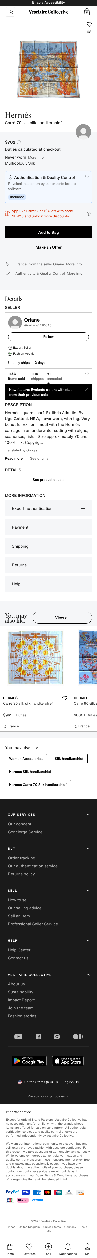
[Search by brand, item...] (10, 12)
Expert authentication (32, 508)
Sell (12, 891)
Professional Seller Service (33, 924)
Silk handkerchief (69, 758)
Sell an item (19, 916)
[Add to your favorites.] (65, 698)
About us (16, 984)
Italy (48, 1231)
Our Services (21, 815)
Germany (70, 1227)
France (10, 1227)
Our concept (19, 824)
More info (36, 157)
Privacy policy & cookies (46, 1096)
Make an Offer (49, 247)
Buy (11, 849)
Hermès (18, 116)
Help (16, 584)
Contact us (18, 958)
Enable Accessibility (48, 2)
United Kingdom (29, 1227)
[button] (86, 11)
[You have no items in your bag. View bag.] (86, 11)
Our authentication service (33, 866)
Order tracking (21, 858)
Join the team (21, 1008)
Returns (19, 565)
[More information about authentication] (87, 176)
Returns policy (21, 874)
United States (52, 1227)
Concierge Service (25, 832)
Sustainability (20, 992)
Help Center (19, 950)
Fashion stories (22, 1016)
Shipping (20, 546)
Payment (20, 527)
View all (62, 618)
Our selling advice (25, 908)
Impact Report (21, 1000)
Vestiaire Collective (30, 975)
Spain (83, 1227)
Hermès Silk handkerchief (30, 771)
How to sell (18, 900)
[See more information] (88, 214)
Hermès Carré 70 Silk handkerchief (38, 784)
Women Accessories (26, 758)
